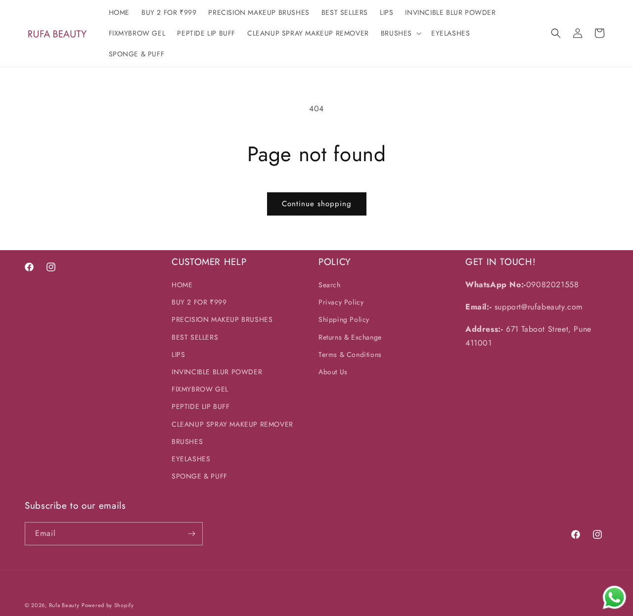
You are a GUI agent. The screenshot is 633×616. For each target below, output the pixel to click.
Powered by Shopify (108, 605)
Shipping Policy (343, 319)
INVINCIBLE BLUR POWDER (217, 372)
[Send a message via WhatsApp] (614, 597)
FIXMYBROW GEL (200, 389)
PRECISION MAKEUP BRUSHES (222, 319)
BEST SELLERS (195, 337)
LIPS (178, 354)
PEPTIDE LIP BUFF (201, 406)
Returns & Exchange (350, 337)
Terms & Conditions (350, 354)
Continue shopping (317, 203)
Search (329, 285)
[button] (400, 33)
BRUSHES (187, 441)
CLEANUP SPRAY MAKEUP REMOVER (232, 424)
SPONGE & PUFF (199, 476)
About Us (333, 372)
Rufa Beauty (64, 605)
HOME (182, 285)
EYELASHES (191, 459)
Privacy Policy (340, 302)
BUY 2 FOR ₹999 (199, 302)
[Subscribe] (191, 533)
